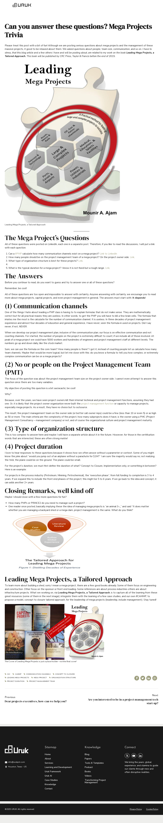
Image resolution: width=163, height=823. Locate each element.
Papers (88, 758)
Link (132, 257)
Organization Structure (63, 678)
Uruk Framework (53, 771)
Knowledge (50, 784)
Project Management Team (42, 681)
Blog (87, 754)
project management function (97, 403)
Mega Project (40, 678)
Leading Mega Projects (18, 678)
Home (48, 754)
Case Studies (51, 780)
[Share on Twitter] (142, 678)
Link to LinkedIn (108, 253)
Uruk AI (48, 775)
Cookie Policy (152, 809)
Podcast (89, 767)
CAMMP (18, 674)
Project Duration (15, 681)
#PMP (18, 253)
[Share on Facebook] (136, 678)
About (48, 758)
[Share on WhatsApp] (154, 678)
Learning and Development (58, 767)
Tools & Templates (94, 762)
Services (49, 762)
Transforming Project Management (95, 781)
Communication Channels (38, 674)
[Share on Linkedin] (148, 678)
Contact (48, 788)
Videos (88, 775)
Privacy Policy (136, 809)
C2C (8, 674)
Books (88, 771)
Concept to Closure (65, 674)
